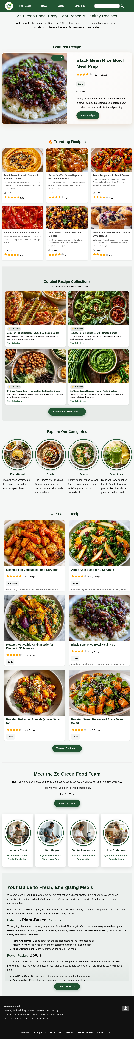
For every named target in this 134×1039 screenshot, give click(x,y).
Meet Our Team (67, 803)
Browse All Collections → (67, 411)
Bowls (44, 6)
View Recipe (88, 115)
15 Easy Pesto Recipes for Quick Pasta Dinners (93, 333)
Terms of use (55, 1032)
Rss (111, 1032)
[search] (122, 6)
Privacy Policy (40, 1032)
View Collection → (15, 343)
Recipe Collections (85, 1032)
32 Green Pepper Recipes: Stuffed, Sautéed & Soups (33, 333)
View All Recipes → (67, 748)
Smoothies (80, 6)
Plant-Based (25, 6)
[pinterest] (125, 1008)
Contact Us (25, 1032)
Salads (61, 6)
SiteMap (100, 1032)
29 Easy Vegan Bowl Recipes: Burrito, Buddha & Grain (34, 391)
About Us (69, 1032)
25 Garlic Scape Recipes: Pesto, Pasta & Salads (94, 391)
